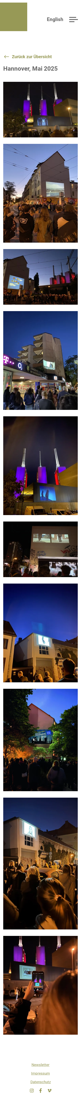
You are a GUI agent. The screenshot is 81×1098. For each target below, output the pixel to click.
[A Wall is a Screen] (12, 17)
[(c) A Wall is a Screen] (40, 113)
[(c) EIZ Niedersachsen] (40, 196)
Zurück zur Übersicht (32, 56)
